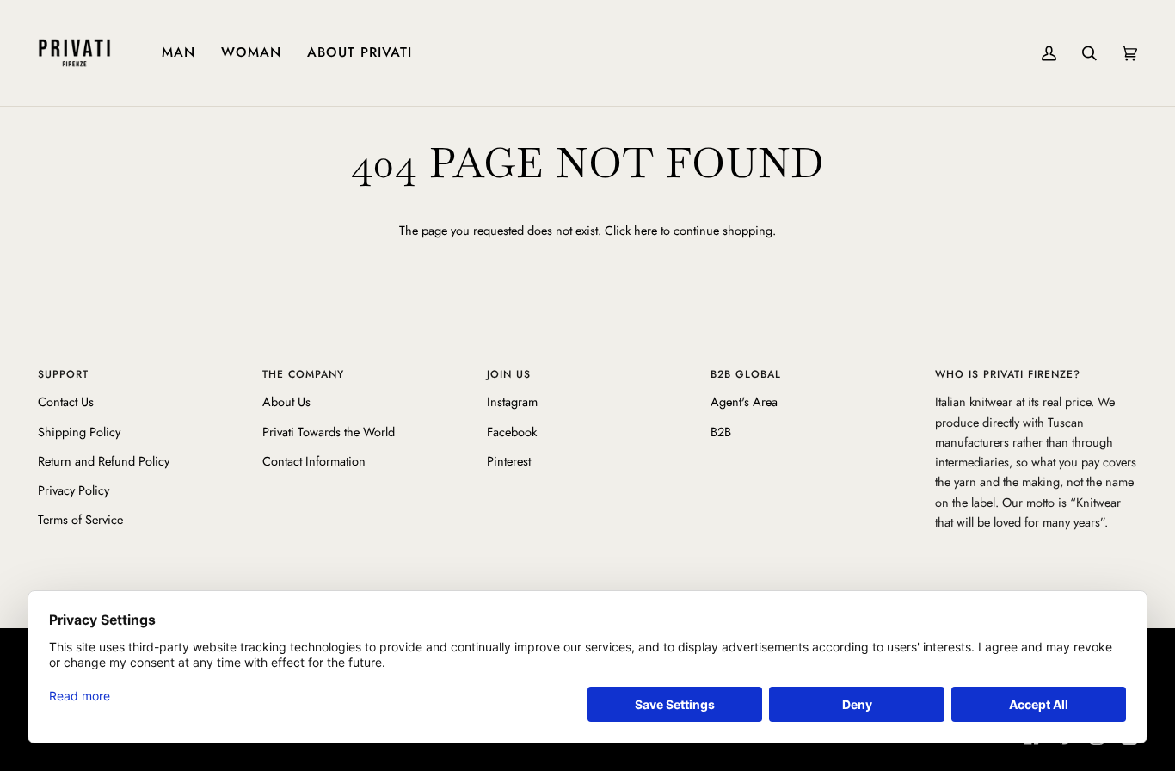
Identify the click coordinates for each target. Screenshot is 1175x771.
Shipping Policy (79, 432)
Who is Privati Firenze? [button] (1007, 374)
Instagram (512, 401)
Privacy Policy (73, 490)
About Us (286, 401)
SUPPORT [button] (63, 374)
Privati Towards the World (328, 432)
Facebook (512, 432)
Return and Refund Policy (103, 461)
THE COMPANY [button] (303, 374)
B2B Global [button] (746, 374)
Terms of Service (80, 519)
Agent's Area (744, 401)
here (645, 230)
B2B (721, 432)
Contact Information (314, 461)
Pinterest (509, 461)
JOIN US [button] (509, 374)
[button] (178, 53)
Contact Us (66, 401)
